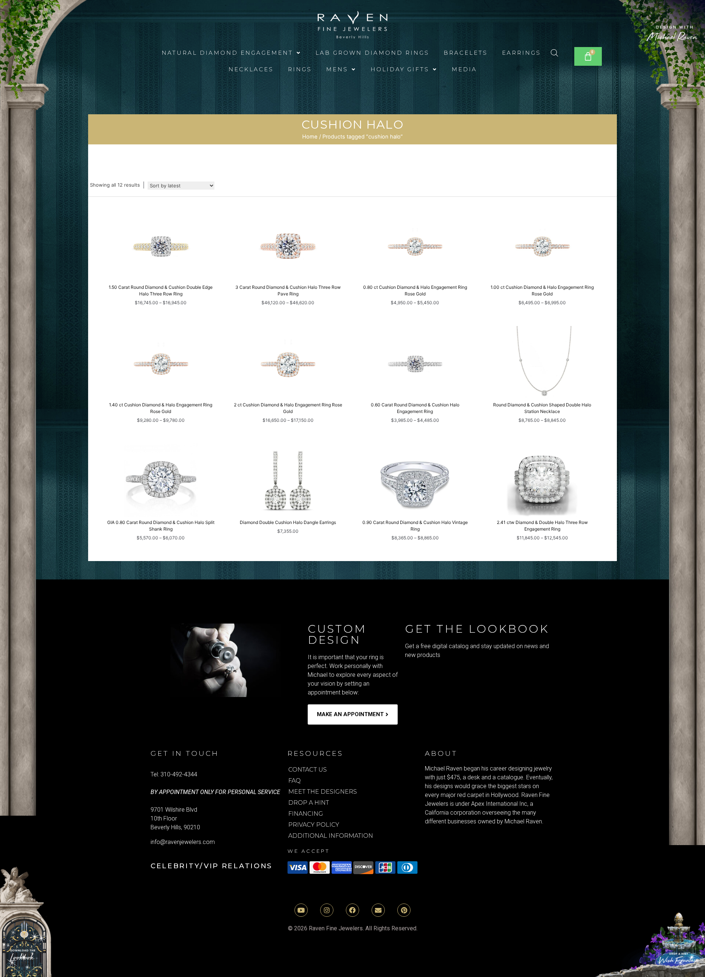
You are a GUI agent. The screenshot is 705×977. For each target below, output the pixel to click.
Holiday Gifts (399, 69)
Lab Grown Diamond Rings (372, 52)
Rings (300, 69)
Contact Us (307, 769)
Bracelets (466, 52)
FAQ (294, 780)
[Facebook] (352, 910)
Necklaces (251, 69)
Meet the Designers (322, 791)
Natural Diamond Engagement (227, 52)
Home (310, 136)
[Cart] (588, 56)
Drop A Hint (308, 802)
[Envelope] (378, 910)
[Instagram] (326, 910)
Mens (337, 69)
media (464, 69)
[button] (231, 52)
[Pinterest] (404, 910)
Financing (305, 813)
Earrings (521, 52)
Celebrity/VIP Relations (211, 866)
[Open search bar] (554, 52)
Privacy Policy (313, 824)
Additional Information (330, 835)
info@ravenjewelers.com (183, 841)
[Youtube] (301, 910)
